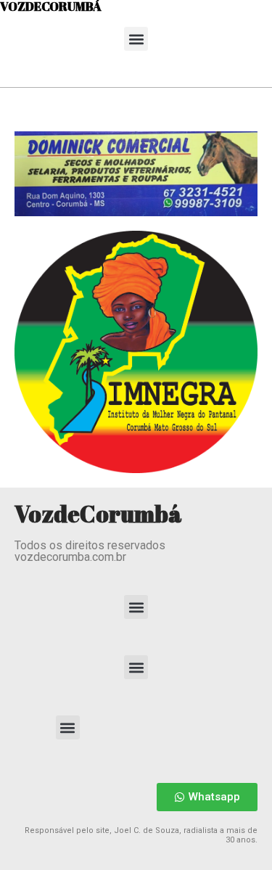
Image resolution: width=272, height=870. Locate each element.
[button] (136, 39)
